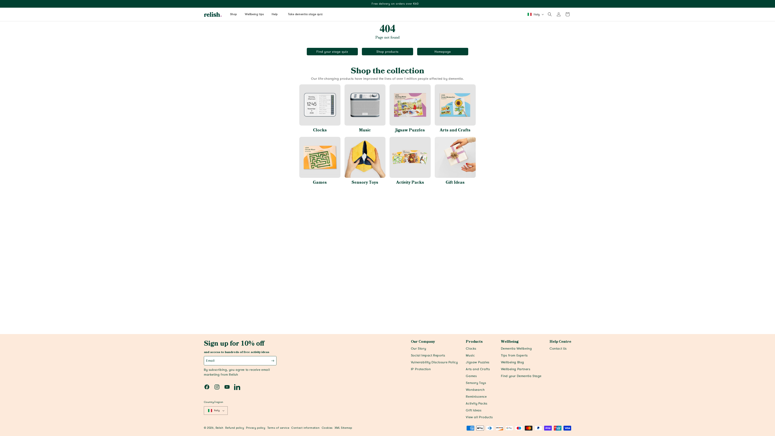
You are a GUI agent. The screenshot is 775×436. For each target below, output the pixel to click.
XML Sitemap (343, 428)
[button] (549, 14)
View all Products (479, 417)
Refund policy (234, 428)
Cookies (327, 428)
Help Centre (560, 342)
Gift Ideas (455, 182)
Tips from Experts (514, 355)
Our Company (423, 342)
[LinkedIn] (237, 387)
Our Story (418, 348)
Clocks (320, 130)
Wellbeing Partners (515, 369)
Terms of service (278, 428)
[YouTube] (227, 387)
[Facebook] (207, 387)
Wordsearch (475, 390)
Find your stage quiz (332, 52)
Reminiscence (476, 396)
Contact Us (558, 348)
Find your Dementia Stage (521, 376)
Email (210, 360)
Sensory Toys (365, 182)
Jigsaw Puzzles (410, 130)
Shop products (387, 52)
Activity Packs (410, 182)
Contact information (305, 428)
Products (474, 342)
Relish (219, 428)
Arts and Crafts (455, 130)
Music (365, 130)
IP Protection (421, 369)
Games (320, 182)
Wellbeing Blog (512, 362)
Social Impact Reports (428, 355)
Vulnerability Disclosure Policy (434, 362)
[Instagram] (217, 387)
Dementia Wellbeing (516, 348)
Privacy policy (255, 428)
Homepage (443, 52)
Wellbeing (509, 342)
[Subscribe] (272, 360)
